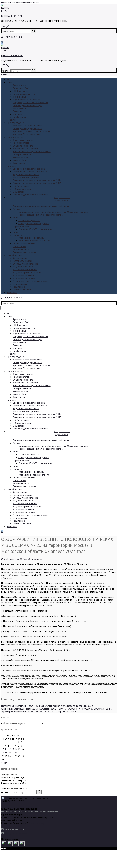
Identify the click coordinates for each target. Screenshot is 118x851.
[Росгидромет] (4, 843)
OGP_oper (8, 558)
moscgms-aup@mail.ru (16, 833)
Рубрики (5, 723)
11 (6, 749)
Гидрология (36, 558)
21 (16, 752)
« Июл (4, 762)
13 (12, 749)
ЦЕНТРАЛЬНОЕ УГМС (12, 15)
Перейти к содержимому (13, 2)
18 (6, 752)
